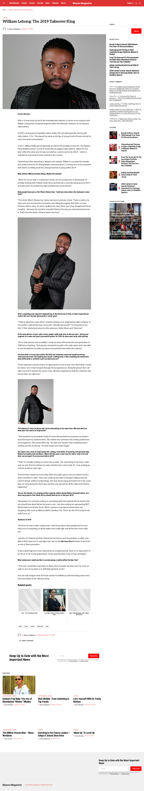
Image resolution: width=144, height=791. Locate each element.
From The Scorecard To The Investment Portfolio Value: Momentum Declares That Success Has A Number (123, 59)
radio (32, 626)
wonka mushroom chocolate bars (121, 109)
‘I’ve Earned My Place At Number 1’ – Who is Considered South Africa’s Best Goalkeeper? (125, 98)
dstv (20, 626)
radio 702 (40, 626)
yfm (47, 626)
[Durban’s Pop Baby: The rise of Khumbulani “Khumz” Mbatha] (19, 685)
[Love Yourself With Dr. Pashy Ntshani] (89, 685)
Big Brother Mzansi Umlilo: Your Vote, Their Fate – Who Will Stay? (125, 120)
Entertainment (7, 696)
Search (112, 24)
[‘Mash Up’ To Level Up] (89, 719)
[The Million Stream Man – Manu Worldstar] (19, 719)
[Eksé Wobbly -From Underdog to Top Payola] (54, 685)
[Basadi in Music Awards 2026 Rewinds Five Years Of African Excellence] (113, 135)
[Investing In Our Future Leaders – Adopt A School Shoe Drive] (54, 719)
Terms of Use (84, 661)
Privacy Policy (73, 661)
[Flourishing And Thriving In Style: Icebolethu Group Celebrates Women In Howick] (113, 147)
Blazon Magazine (82, 3)
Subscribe (93, 656)
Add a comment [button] (27, 640)
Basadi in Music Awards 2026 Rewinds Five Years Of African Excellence (123, 45)
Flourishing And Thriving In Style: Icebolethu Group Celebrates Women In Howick (123, 52)
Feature (5, 17)
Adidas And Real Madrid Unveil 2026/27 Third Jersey (124, 66)
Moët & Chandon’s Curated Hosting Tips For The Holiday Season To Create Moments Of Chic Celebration (125, 112)
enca (26, 626)
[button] (4, 3)
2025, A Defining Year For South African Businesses (125, 105)
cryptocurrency (114, 104)
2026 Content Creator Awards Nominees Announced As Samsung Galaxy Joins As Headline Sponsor (124, 73)
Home (4, 10)
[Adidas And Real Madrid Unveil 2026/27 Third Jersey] (113, 175)
